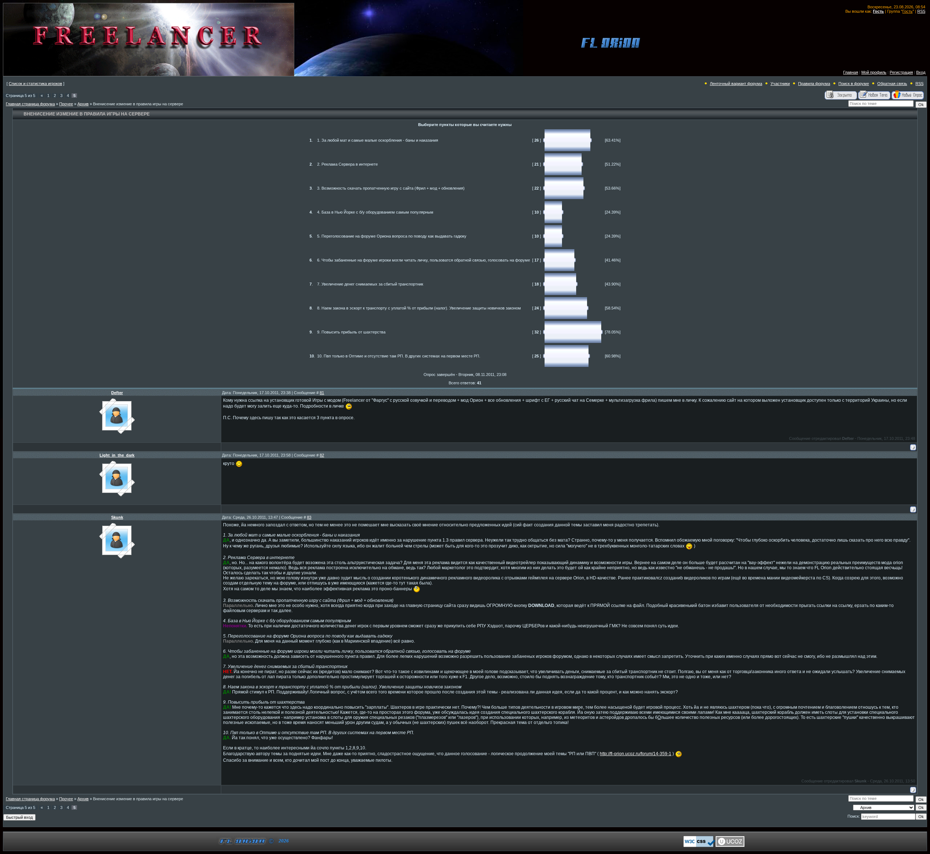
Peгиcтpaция (901, 72)
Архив (83, 104)
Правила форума (814, 83)
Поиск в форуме (853, 83)
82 (322, 455)
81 (322, 392)
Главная (850, 72)
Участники (780, 83)
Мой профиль (873, 72)
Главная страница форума (30, 104)
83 (309, 517)
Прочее (66, 104)
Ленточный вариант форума (736, 83)
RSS (921, 11)
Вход (920, 72)
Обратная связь (892, 83)
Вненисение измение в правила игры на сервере (138, 104)
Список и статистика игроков (35, 83)
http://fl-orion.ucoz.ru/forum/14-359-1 (635, 753)
